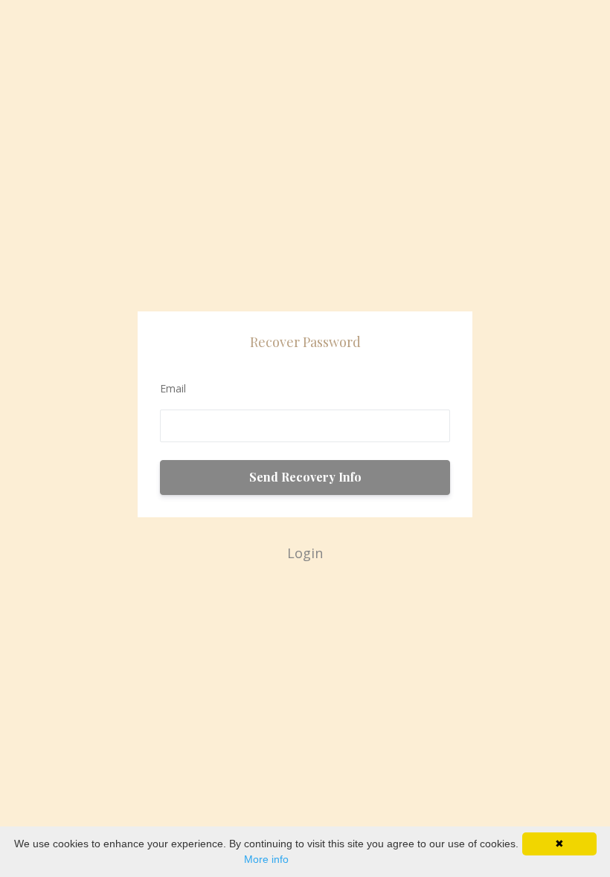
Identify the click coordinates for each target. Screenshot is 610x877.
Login (305, 553)
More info (266, 859)
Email (173, 388)
